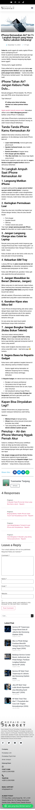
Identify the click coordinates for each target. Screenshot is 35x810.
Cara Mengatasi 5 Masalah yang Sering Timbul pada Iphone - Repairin (19, 538)
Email (4, 586)
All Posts (15, 485)
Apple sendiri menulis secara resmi (12, 110)
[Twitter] (9, 743)
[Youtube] (21, 743)
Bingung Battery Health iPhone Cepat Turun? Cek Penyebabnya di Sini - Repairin (20, 514)
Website (4, 593)
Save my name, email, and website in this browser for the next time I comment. (16, 603)
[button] (32, 7)
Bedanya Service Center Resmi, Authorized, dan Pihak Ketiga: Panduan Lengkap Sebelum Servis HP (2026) (21, 660)
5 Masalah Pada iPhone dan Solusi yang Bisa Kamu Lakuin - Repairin (19, 503)
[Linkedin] (15, 743)
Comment (5, 555)
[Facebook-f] (3, 743)
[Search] (32, 615)
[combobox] (16, 615)
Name (4, 578)
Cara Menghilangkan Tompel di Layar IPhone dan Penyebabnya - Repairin (18, 526)
